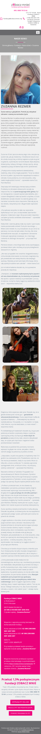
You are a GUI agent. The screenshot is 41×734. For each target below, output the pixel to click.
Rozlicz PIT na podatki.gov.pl (20, 708)
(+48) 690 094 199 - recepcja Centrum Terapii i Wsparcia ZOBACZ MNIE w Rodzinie (33, 21)
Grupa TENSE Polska (23, 731)
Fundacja (17, 45)
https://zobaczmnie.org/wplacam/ (21, 664)
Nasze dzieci (26, 45)
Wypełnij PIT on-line (20, 702)
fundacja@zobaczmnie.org (12, 19)
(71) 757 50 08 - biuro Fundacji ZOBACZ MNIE (33, 14)
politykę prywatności (28, 730)
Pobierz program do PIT (20, 713)
